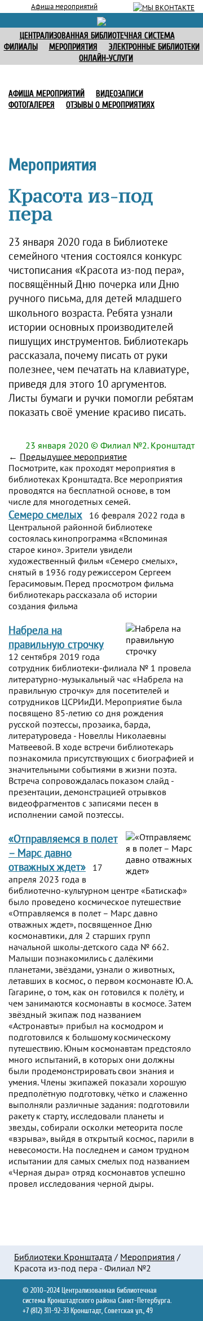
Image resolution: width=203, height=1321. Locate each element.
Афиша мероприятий (64, 6)
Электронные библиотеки (154, 47)
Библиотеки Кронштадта (63, 1256)
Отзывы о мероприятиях (110, 105)
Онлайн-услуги (106, 58)
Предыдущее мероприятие (73, 456)
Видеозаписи (119, 94)
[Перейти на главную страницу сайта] (101, 20)
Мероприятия (147, 1256)
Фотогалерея (31, 105)
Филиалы (21, 47)
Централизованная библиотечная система (97, 36)
